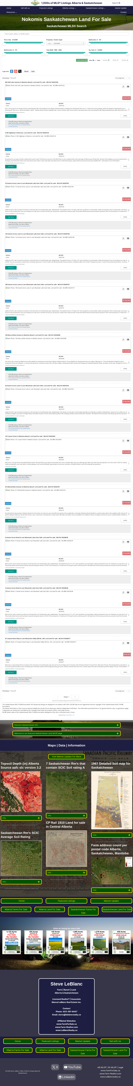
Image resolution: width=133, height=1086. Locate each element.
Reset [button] (115, 60)
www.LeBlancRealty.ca (66, 1030)
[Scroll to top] (128, 1082)
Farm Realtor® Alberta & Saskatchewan (19, 125)
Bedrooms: (95, 40)
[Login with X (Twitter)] (19, 72)
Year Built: (54, 50)
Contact (123, 12)
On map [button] (105, 60)
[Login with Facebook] (11, 72)
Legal (120, 1067)
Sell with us (25, 8)
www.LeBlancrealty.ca (110, 1077)
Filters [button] (124, 60)
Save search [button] (81, 60)
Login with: (5, 71)
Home (9, 8)
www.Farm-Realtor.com (66, 1027)
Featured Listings (46, 8)
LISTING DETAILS (11, 116)
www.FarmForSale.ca (66, 1024)
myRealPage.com (69, 715)
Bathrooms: (10, 50)
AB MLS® (101, 1067)
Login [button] (33, 71)
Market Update (120, 8)
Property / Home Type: (54, 40)
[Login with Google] (15, 72)
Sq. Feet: (96, 50)
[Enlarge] (39, 843)
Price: (11, 40)
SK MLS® (112, 1067)
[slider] (4, 44)
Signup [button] (26, 71)
